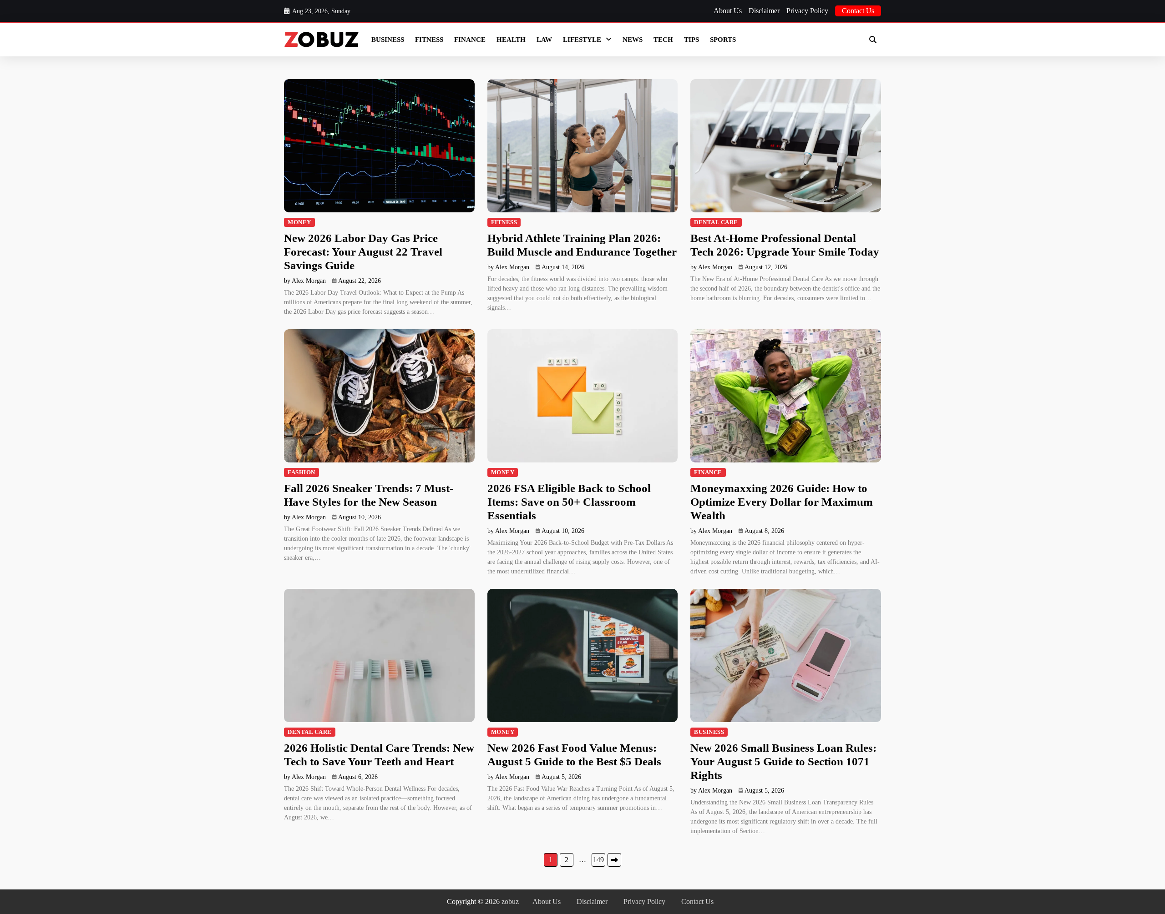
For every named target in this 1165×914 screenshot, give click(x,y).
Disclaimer (764, 11)
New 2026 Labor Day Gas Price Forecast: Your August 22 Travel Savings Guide (363, 251)
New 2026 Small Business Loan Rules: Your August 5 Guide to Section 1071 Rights (783, 761)
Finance (470, 39)
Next (614, 860)
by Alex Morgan (305, 280)
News (633, 39)
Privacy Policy (807, 11)
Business (387, 39)
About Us (728, 11)
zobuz (510, 901)
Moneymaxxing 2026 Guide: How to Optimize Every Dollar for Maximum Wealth (781, 502)
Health (511, 39)
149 (598, 860)
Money (299, 222)
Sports (723, 39)
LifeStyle (582, 39)
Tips (691, 39)
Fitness (429, 39)
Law (544, 39)
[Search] (873, 39)
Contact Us (858, 11)
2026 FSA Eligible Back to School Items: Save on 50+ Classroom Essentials (569, 502)
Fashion (301, 472)
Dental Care (716, 222)
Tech (663, 39)
